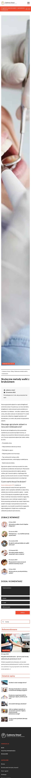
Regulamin (4, 754)
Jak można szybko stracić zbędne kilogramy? (18, 525)
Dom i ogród (4, 771)
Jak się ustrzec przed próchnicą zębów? (18, 572)
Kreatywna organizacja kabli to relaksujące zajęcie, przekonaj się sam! (18, 696)
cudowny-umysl (10, 390)
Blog (2, 747)
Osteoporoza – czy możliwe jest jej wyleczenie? (19, 534)
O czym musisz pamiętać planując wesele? (18, 719)
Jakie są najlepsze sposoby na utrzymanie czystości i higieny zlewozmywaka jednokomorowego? (17, 711)
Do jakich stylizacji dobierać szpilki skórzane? (19, 543)
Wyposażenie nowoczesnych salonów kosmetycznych (17, 562)
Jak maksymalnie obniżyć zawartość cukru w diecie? (16, 553)
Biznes (3, 764)
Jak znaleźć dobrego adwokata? (17, 703)
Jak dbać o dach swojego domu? (18, 682)
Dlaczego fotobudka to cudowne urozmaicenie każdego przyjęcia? (18, 689)
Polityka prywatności (8, 750)
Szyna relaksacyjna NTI (7, 485)
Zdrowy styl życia (8, 363)
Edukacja (3, 774)
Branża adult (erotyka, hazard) (9, 767)
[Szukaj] (3, 622)
